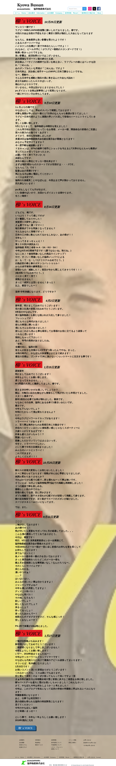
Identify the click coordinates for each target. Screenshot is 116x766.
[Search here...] (84, 8)
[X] (94, 8)
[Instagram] (90, 8)
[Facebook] (99, 8)
